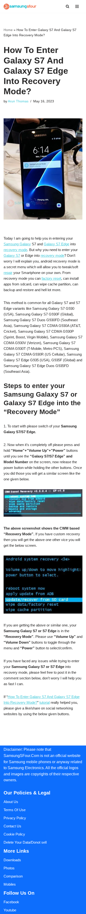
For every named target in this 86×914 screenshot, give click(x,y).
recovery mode (15, 250)
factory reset (51, 278)
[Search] (67, 6)
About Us (11, 802)
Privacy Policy (15, 818)
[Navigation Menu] (77, 6)
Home (8, 30)
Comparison (13, 876)
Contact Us (12, 826)
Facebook (11, 902)
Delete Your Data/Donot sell (25, 842)
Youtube (10, 910)
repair (8, 273)
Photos (9, 868)
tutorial (44, 702)
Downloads (12, 860)
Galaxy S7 (12, 255)
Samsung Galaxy (17, 244)
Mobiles (10, 884)
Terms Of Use (15, 810)
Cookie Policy (14, 834)
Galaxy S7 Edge (56, 244)
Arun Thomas (18, 101)
